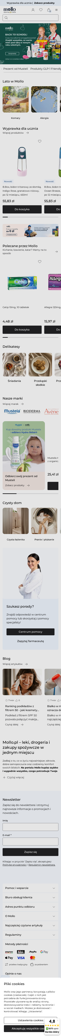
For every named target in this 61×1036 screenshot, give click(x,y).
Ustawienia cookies (30, 1020)
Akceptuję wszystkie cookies (30, 1028)
